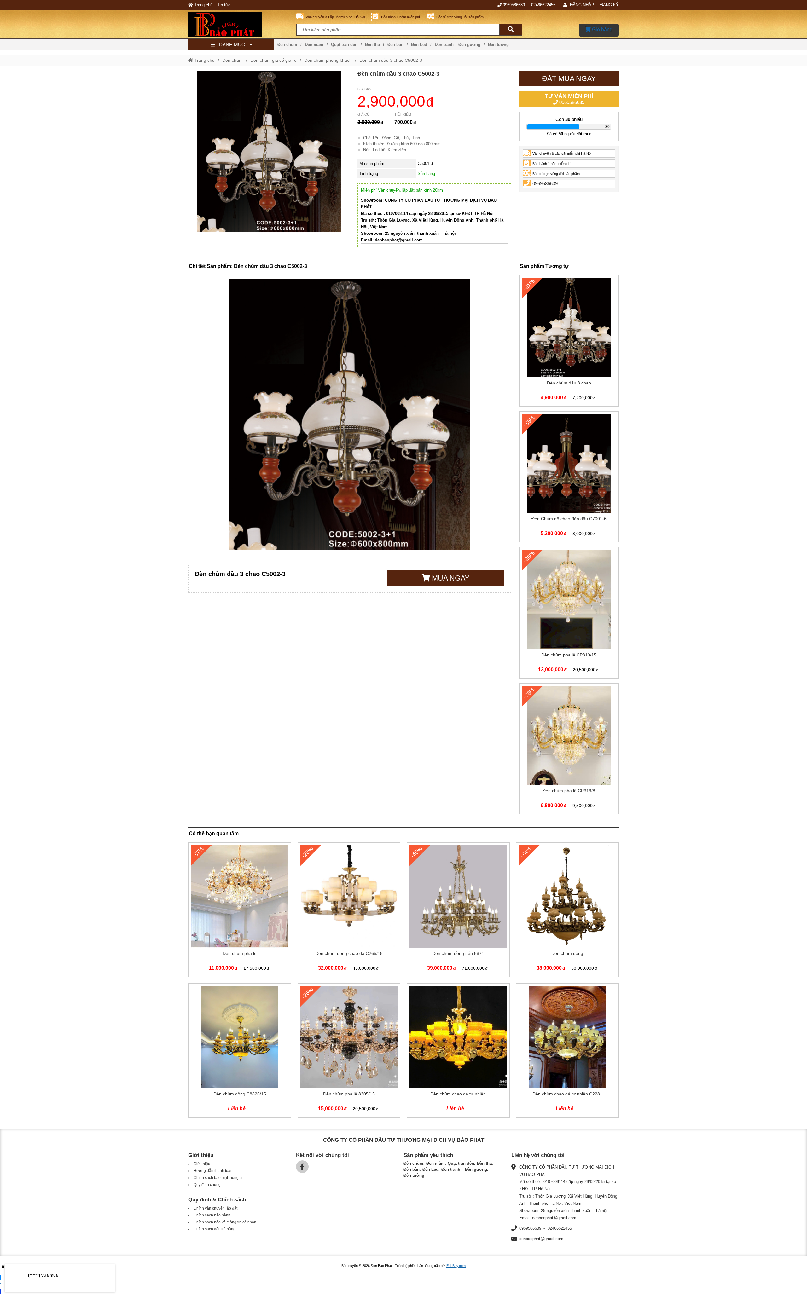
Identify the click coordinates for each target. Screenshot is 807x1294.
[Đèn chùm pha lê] (240, 911)
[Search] (510, 29)
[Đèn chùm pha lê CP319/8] (569, 750)
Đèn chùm (287, 44)
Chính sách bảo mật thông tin (219, 1178)
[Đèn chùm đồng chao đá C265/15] (349, 911)
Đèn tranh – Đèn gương (457, 44)
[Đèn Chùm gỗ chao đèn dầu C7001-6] (569, 478)
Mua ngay (449, 578)
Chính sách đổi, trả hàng (214, 1229)
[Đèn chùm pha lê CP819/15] (569, 614)
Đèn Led (419, 44)
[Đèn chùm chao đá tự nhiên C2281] (567, 1052)
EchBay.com (456, 1266)
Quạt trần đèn (344, 44)
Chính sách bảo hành (212, 1215)
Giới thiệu (202, 1164)
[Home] (242, 24)
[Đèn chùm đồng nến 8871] (458, 911)
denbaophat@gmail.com (541, 1238)
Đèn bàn (395, 44)
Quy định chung (207, 1184)
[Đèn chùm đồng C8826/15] (240, 1052)
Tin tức (223, 5)
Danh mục (232, 44)
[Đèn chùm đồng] (567, 911)
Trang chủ (202, 5)
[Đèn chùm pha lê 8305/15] (349, 1052)
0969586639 (514, 5)
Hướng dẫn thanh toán (213, 1171)
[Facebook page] (302, 1166)
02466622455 (543, 5)
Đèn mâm (314, 44)
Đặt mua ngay (569, 78)
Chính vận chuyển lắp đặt (215, 1208)
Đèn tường (498, 44)
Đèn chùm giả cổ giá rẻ (273, 60)
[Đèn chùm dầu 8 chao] (569, 342)
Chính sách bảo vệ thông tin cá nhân (225, 1222)
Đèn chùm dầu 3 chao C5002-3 (390, 60)
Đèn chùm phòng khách (328, 60)
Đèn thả (372, 44)
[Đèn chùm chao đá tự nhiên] (458, 1052)
